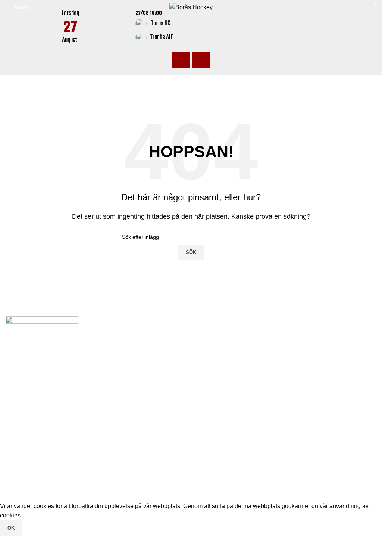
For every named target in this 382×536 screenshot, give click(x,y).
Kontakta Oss (23, 456)
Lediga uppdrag (26, 415)
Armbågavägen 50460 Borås (243, 338)
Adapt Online (55, 496)
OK (11, 528)
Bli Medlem (20, 442)
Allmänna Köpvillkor (32, 470)
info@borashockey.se (233, 350)
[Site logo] (191, 7)
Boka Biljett (21, 428)
